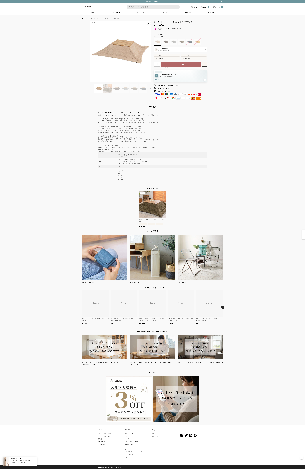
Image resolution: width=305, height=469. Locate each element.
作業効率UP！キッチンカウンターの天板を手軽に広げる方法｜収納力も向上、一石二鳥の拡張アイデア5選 (104, 363)
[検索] (153, 7)
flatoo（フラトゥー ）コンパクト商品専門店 (111, 467)
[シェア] (149, 23)
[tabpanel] (128, 399)
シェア (149, 23)
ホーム (84, 18)
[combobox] (155, 7)
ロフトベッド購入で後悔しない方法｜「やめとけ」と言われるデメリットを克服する (200, 362)
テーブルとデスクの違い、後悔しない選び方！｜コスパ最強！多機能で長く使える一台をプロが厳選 (152, 363)
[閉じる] (222, 1)
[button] (218, 7)
